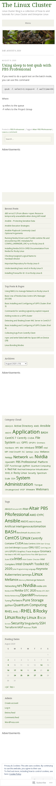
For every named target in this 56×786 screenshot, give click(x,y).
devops (17, 547)
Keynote (42, 569)
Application (26, 431)
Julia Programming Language (24, 569)
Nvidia (41, 456)
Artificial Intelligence (17, 526)
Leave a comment (9, 132)
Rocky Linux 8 (28, 617)
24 (15, 675)
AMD (36, 425)
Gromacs (41, 442)
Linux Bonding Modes (14, 345)
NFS (31, 457)
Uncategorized (12, 489)
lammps (29, 451)
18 (21, 670)
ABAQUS (9, 426)
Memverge (31, 580)
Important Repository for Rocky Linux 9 (22, 263)
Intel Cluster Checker (31, 559)
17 (15, 670)
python (26, 465)
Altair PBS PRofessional (42, 129)
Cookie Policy (15, 774)
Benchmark (22, 532)
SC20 (43, 618)
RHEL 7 (16, 611)
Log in (7, 708)
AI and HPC (17, 509)
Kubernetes (13, 575)
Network (20, 456)
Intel (39, 447)
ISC (23, 451)
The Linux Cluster (27, 5)
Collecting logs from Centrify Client (20, 333)
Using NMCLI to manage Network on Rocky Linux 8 (27, 291)
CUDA (31, 437)
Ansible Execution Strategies (17, 225)
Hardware (9, 448)
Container (10, 543)
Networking (11, 586)
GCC (18, 442)
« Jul (6, 687)
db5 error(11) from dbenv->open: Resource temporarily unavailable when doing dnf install (25, 214)
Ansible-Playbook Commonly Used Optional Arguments (20, 232)
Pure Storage (33, 600)
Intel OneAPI (15, 451)
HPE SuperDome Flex (26, 554)
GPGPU (32, 442)
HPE (17, 447)
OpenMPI (10, 462)
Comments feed (12, 717)
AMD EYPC (37, 515)
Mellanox (44, 451)
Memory (22, 580)
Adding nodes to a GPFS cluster (18, 315)
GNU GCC (34, 547)
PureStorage (16, 465)
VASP (22, 489)
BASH (44, 432)
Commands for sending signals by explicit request (27, 311)
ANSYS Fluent (35, 521)
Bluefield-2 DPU (34, 533)
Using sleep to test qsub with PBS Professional (26, 67)
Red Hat (11, 469)
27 (35, 675)
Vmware (30, 489)
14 (41, 665)
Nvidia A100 (9, 591)
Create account (11, 703)
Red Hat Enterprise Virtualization (33, 469)
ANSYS (8, 432)
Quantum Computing (40, 465)
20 (35, 670)
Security (32, 473)
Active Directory (23, 426)
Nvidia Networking (12, 596)
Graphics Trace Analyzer (28, 551)
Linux (36, 452)
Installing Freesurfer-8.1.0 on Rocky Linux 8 (23, 273)
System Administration (19, 481)
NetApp (8, 457)
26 (28, 675)
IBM (21, 448)
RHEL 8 (8, 473)
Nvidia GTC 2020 (25, 590)
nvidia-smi (41, 586)
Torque (38, 484)
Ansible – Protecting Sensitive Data (20, 221)
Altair (26, 509)
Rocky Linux (20, 473)
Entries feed (10, 712)
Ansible (45, 426)
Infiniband (29, 447)
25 (21, 675)
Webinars (42, 489)
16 (8, 670)
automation (38, 526)
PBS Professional (17, 129)
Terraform (11, 627)
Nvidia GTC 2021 (43, 591)
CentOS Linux (17, 538)
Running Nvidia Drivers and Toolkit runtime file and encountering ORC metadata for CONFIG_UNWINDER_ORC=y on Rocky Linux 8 (27, 241)
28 (41, 675)
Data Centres (30, 543)
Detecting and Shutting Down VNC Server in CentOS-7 (28, 320)
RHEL (8, 611)
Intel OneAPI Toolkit (30, 564)
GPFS (24, 442)
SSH (13, 478)
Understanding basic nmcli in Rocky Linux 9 (23, 268)
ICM (12, 559)
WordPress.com (12, 722)
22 (48, 670)
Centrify (22, 438)
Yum (34, 627)
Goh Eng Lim (46, 548)
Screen (8, 624)
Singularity (32, 623)
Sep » (12, 687)
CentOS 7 (10, 438)
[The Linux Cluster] (28, 44)
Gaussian (24, 548)
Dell (11, 547)
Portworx (17, 600)
